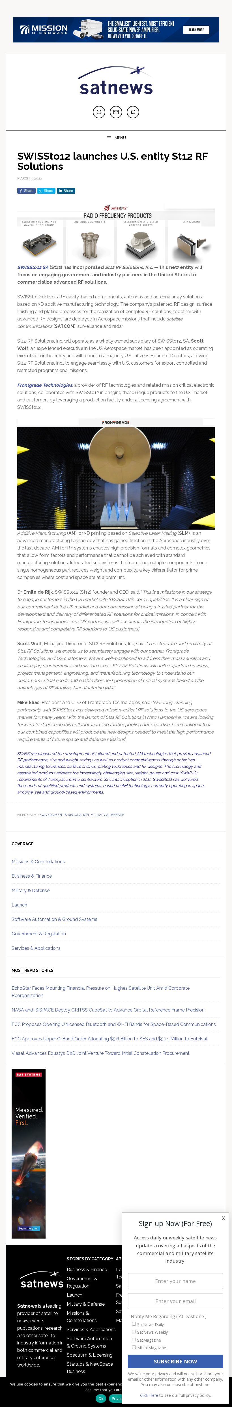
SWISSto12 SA (32, 267)
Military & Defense (107, 815)
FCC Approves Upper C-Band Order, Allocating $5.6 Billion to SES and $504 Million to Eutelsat (110, 1039)
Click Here (149, 1395)
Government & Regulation (64, 815)
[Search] (133, 112)
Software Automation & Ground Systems (54, 919)
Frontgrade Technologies (44, 385)
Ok (101, 1398)
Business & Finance (32, 876)
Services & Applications (36, 948)
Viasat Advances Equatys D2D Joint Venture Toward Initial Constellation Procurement (101, 1053)
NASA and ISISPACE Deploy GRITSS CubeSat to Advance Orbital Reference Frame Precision (108, 1010)
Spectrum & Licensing (90, 1355)
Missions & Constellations (38, 861)
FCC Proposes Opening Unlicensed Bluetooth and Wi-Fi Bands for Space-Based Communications (114, 1024)
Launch (19, 905)
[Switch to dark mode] (99, 112)
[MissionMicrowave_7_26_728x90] (116, 39)
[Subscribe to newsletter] (116, 112)
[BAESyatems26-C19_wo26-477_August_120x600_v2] (29, 1236)
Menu (120, 138)
